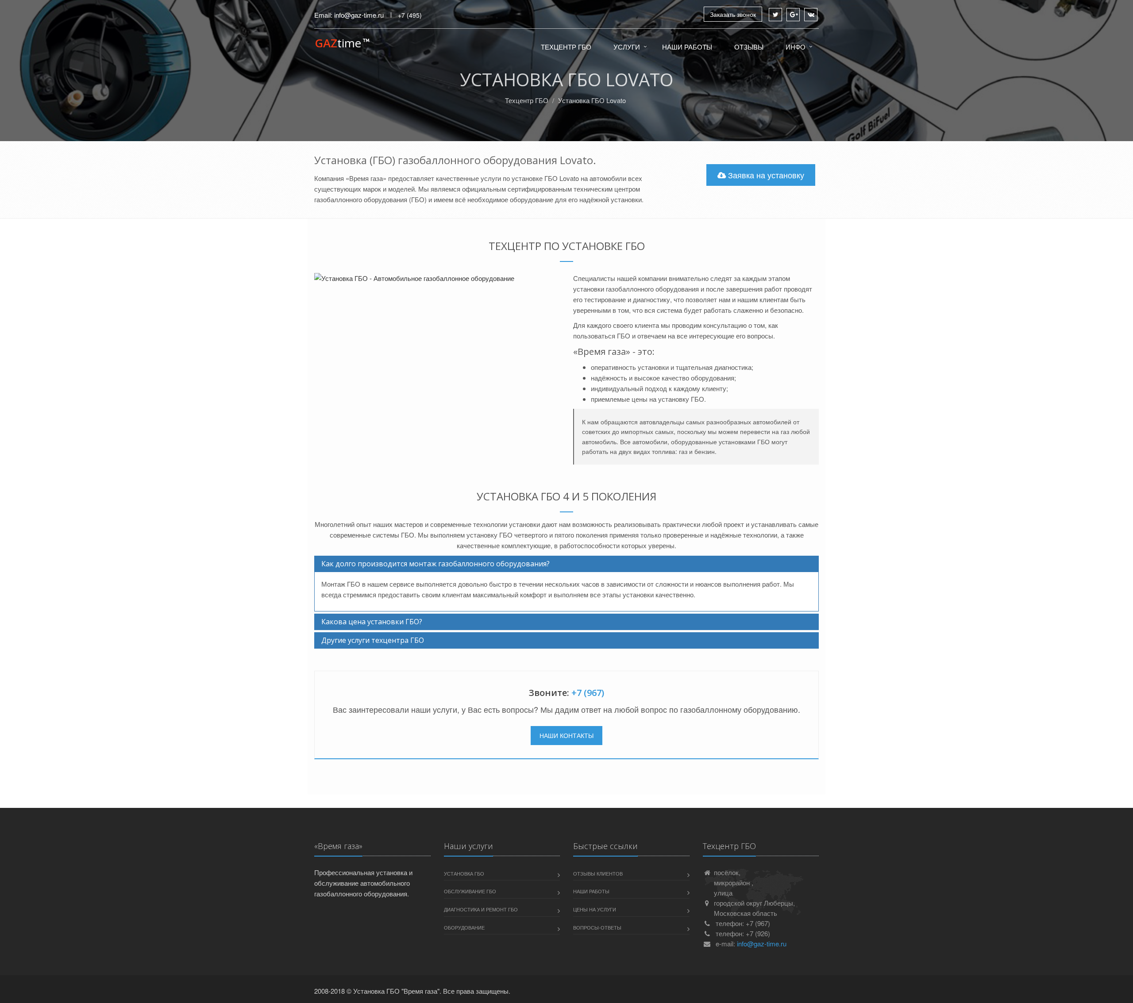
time (338, 43)
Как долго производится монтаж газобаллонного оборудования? (435, 564)
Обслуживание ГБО (470, 891)
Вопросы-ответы (597, 927)
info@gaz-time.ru (359, 14)
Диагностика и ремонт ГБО (481, 909)
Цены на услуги (594, 909)
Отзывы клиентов (598, 873)
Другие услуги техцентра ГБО (372, 640)
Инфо (795, 46)
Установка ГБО (464, 873)
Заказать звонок (733, 14)
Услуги (626, 46)
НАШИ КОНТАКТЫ (566, 735)
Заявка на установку (765, 175)
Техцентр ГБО (566, 46)
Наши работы (687, 46)
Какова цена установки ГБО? (371, 621)
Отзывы (748, 46)
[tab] (566, 564)
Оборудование (464, 927)
